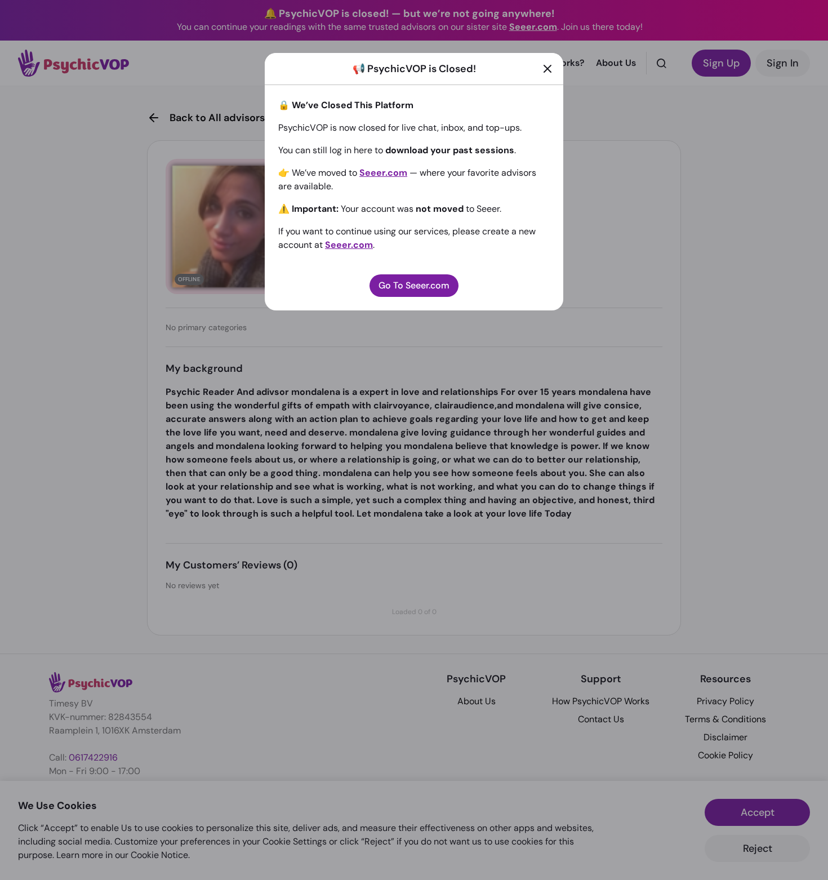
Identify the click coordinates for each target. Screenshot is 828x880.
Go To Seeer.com (414, 285)
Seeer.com (383, 173)
